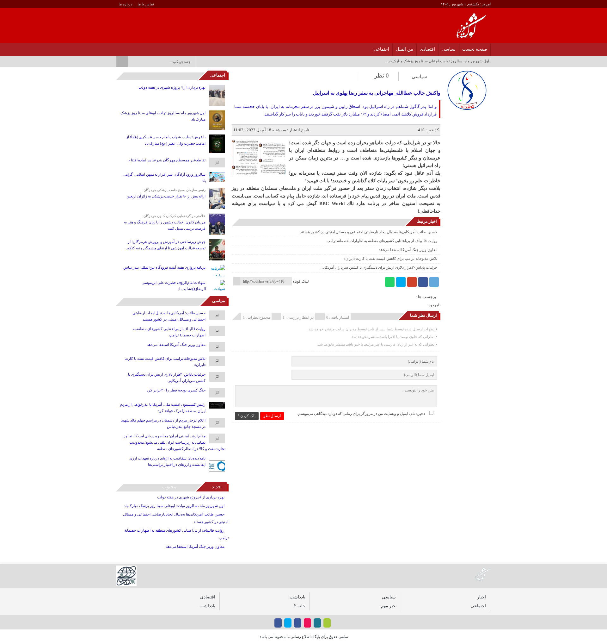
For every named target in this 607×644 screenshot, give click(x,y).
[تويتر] (142, 47)
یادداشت (297, 596)
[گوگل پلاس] (412, 282)
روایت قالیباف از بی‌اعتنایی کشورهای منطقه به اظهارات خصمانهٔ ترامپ (382, 241)
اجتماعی (381, 49)
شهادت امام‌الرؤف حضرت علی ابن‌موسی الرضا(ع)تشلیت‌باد (173, 285)
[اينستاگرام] (150, 47)
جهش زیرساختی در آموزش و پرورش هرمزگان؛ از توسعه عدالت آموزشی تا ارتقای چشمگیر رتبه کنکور (166, 245)
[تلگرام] (434, 282)
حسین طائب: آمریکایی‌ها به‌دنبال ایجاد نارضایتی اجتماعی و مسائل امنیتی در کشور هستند (368, 232)
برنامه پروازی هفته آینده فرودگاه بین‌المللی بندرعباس (164, 267)
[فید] (117, 47)
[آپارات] (134, 47)
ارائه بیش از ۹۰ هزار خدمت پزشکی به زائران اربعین (165, 196)
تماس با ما (146, 4)
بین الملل (404, 49)
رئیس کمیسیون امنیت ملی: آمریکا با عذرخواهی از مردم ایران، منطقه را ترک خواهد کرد (162, 407)
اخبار (481, 596)
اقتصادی (427, 49)
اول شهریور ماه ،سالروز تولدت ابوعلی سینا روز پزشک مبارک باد (162, 116)
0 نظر (381, 75)
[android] (327, 623)
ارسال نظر (272, 416)
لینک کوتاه (301, 281)
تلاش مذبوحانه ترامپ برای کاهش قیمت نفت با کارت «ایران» (390, 258)
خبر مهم (388, 605)
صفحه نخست (474, 49)
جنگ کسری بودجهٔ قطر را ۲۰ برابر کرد (176, 390)
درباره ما (125, 4)
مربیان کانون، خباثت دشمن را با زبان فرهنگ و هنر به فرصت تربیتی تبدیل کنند (164, 225)
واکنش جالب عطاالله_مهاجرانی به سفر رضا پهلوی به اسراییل (376, 93)
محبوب (169, 486)
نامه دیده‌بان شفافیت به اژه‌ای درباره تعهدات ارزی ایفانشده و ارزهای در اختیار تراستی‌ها (167, 461)
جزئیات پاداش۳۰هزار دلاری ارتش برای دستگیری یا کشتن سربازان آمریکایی (379, 267)
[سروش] (126, 47)
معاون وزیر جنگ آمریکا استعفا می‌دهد (408, 249)
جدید (216, 486)
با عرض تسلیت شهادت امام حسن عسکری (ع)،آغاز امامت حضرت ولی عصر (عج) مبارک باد (166, 140)
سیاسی (449, 49)
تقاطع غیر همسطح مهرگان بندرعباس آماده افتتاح (167, 160)
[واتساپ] (390, 282)
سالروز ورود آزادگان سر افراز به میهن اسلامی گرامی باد (164, 177)
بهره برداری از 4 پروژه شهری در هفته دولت (171, 87)
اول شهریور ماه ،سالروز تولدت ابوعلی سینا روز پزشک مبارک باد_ (437, 61)
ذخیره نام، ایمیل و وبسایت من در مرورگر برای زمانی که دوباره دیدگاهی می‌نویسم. (361, 413)
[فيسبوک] (159, 47)
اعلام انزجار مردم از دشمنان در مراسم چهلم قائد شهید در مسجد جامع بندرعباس (163, 423)
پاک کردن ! (246, 416)
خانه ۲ (299, 605)
